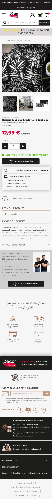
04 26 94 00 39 (32, 424)
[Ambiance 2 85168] (26, 104)
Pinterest (36, 410)
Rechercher (44, 23)
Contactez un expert (28, 283)
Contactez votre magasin (23, 436)
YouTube (28, 410)
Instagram (44, 410)
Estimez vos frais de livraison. (22, 199)
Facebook (20, 410)
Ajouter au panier (24, 161)
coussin (7, 227)
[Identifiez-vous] (32, 14)
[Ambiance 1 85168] (10, 104)
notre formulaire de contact (33, 433)
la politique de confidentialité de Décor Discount (26, 402)
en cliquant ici (35, 449)
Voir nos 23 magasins (26, 8)
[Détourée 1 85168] (42, 104)
